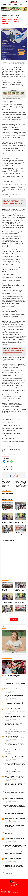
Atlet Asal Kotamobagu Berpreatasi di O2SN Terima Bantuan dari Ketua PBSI (14, 839)
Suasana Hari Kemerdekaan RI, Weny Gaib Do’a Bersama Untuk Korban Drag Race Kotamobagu (19, 521)
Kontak (9, 892)
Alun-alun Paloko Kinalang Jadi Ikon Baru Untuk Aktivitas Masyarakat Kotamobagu (14, 806)
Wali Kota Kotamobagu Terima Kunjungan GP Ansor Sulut (14, 872)
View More (14, 619)
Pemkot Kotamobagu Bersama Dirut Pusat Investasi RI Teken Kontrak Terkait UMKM (15, 846)
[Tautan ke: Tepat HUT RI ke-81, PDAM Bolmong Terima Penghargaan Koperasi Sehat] (14, 667)
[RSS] (17, 476)
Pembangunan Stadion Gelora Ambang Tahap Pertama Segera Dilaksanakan (14, 852)
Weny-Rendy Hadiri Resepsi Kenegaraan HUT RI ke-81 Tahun (20, 533)
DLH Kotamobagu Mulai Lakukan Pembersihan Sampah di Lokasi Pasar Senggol (7, 483)
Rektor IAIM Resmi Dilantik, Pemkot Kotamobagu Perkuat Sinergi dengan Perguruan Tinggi (13, 866)
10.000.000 (11, 446)
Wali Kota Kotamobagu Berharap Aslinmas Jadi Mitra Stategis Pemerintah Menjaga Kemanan (7, 510)
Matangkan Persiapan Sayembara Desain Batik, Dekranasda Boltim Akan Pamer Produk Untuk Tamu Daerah (7, 494)
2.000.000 (19, 449)
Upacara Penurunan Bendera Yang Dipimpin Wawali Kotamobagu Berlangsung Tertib (13, 724)
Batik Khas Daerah (7, 467)
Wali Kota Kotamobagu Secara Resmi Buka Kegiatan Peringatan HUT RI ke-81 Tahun (14, 799)
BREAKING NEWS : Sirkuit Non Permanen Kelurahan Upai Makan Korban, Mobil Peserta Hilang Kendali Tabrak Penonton (14, 791)
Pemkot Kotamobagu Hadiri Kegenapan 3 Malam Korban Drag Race (14, 757)
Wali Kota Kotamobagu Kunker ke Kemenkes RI (12, 859)
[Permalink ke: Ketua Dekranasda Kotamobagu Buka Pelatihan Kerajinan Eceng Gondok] (7, 516)
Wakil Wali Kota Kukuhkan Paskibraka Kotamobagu (13, 750)
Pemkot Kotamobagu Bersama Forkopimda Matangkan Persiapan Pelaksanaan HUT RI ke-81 (13, 770)
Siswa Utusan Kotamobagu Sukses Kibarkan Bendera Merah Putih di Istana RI (7, 533)
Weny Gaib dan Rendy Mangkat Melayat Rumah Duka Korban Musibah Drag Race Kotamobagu (14, 777)
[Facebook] (11, 476)
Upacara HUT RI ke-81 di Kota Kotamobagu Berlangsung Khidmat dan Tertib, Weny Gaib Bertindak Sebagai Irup (14, 730)
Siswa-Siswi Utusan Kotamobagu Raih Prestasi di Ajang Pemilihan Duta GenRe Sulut (14, 744)
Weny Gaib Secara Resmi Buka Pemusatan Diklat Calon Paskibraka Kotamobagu (15, 812)
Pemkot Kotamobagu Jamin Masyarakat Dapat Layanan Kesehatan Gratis (14, 819)
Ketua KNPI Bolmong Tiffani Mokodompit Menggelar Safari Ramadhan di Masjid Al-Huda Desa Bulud (20, 483)
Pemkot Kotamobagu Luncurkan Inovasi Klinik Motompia (14, 832)
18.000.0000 (19, 76)
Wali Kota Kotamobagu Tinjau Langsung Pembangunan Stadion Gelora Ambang (19, 510)
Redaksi (4, 892)
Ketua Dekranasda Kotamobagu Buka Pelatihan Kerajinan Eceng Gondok (7, 521)
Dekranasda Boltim (7, 469)
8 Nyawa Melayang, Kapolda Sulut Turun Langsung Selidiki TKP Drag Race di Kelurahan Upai (14, 784)
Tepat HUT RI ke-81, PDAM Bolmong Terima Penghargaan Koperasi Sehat (14, 676)
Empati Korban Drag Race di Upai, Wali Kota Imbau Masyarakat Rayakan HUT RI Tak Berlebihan (14, 764)
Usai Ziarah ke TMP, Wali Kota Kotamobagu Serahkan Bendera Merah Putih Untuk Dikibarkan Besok (14, 737)
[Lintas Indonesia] (14, 1)
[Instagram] (14, 476)
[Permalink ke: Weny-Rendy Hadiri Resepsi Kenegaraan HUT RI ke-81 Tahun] (20, 528)
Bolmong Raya (5, 26)
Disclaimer (15, 892)
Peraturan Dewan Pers (6, 893)
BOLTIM (10, 26)
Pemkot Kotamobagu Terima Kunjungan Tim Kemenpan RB (14, 826)
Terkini (13, 26)
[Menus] (2, 1)
